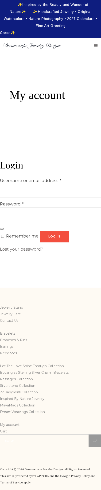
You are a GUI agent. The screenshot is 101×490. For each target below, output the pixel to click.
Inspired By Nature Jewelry (22, 399)
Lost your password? (21, 249)
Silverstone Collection (17, 386)
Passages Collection (16, 379)
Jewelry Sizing (11, 307)
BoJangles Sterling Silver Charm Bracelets (34, 372)
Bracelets (7, 333)
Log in (54, 236)
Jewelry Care (10, 314)
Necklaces (8, 353)
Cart (3, 431)
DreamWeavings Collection (22, 412)
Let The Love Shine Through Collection (32, 366)
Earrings (6, 346)
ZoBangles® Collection (19, 392)
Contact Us (9, 320)
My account (9, 425)
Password (11, 204)
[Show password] (2, 229)
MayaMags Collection (17, 405)
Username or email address (30, 180)
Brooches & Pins (13, 340)
